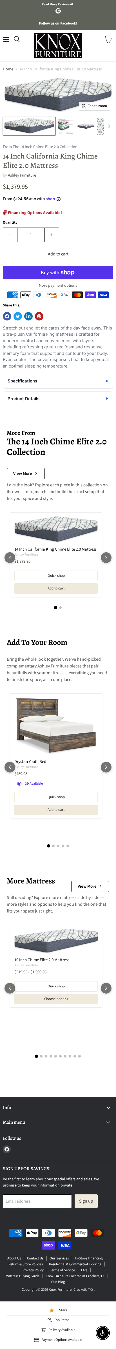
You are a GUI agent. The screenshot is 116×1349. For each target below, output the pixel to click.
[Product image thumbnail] (66, 126)
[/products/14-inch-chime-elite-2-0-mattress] (56, 530)
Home (8, 69)
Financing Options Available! (34, 213)
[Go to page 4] (63, 846)
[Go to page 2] (60, 607)
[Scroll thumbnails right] (108, 126)
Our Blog (58, 1282)
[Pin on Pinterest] (39, 316)
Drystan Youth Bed (30, 762)
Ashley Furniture (22, 175)
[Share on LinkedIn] (28, 316)
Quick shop (56, 575)
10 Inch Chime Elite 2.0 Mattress (41, 960)
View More (22, 474)
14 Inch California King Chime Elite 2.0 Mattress (55, 549)
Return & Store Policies (25, 1264)
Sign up (86, 1201)
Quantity (10, 223)
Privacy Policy (33, 1270)
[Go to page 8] (70, 1056)
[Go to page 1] (55, 607)
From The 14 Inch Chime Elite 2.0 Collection (40, 147)
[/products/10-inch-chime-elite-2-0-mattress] (56, 941)
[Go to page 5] (67, 846)
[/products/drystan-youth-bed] (56, 726)
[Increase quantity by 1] (52, 235)
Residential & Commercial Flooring (75, 1264)
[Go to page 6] (60, 1056)
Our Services (59, 1258)
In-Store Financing (89, 1258)
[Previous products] (10, 557)
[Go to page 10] (79, 1056)
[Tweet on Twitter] (18, 316)
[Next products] (106, 557)
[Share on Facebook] (7, 316)
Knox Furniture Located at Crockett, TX (75, 1276)
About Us (14, 1258)
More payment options (58, 285)
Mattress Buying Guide (22, 1276)
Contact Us (35, 1258)
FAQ (84, 1270)
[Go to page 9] (74, 1056)
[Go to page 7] (65, 1056)
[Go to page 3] (58, 846)
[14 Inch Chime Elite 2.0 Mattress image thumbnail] (29, 126)
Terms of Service (62, 1270)
